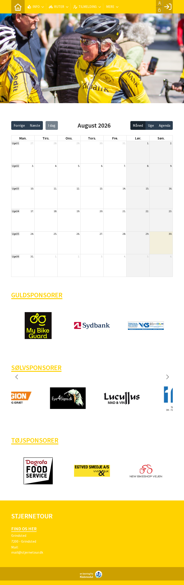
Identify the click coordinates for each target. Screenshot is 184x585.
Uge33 (15, 188)
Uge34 (15, 211)
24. (32, 233)
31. (124, 143)
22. (147, 211)
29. (78, 143)
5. (79, 165)
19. (78, 211)
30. (101, 143)
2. (171, 143)
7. (125, 165)
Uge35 (15, 233)
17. (32, 211)
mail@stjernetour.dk (27, 552)
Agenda (164, 125)
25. (55, 233)
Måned (138, 125)
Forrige (19, 125)
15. (147, 188)
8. (148, 165)
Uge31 (15, 143)
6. (102, 165)
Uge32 (15, 165)
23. (170, 211)
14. (124, 188)
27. (32, 143)
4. (56, 165)
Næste (35, 125)
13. (101, 188)
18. (55, 211)
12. (78, 188)
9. (171, 165)
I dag (51, 125)
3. (33, 165)
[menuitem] (18, 6)
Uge (151, 125)
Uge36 (15, 256)
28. (55, 143)
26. (78, 233)
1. (148, 143)
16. (170, 188)
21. (124, 211)
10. (32, 188)
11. (55, 188)
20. (101, 211)
